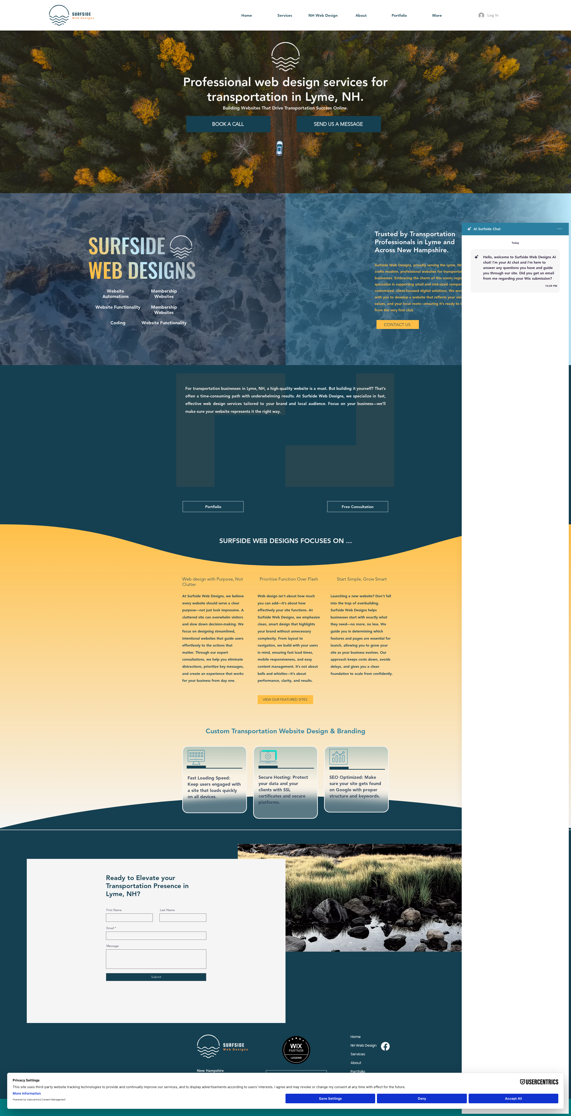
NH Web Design (364, 1045)
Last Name (167, 909)
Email (110, 928)
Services (358, 1054)
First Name (114, 909)
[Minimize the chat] (559, 229)
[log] (515, 664)
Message (112, 945)
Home (356, 1036)
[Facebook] (385, 1046)
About (356, 1062)
